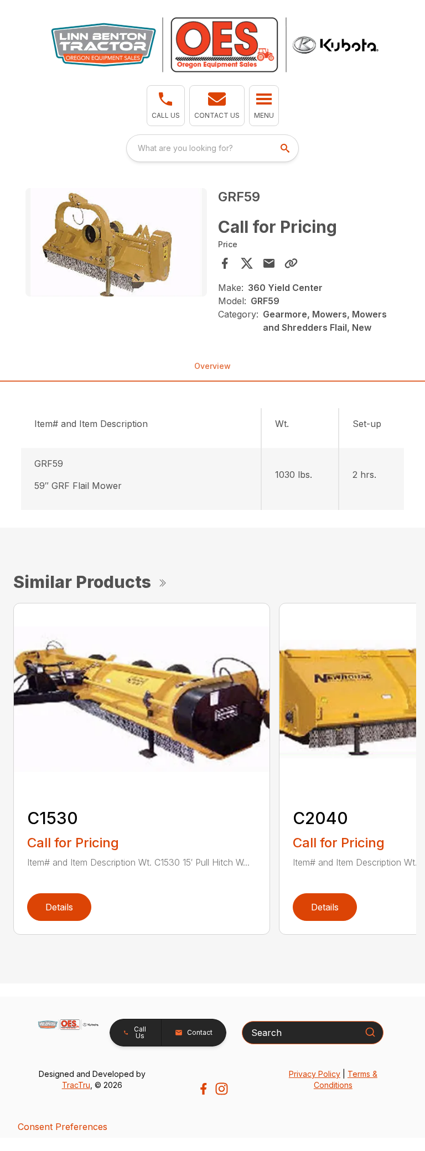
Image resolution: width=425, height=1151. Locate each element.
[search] (286, 148)
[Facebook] (203, 1089)
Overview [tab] (212, 366)
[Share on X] (246, 263)
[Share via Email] (269, 263)
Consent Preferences (62, 1126)
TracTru (76, 1085)
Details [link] (59, 907)
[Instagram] (222, 1089)
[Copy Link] (291, 263)
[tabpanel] (116, 244)
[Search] (370, 1032)
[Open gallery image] (116, 242)
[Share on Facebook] (224, 263)
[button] (166, 105)
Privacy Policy (314, 1074)
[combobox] (212, 148)
